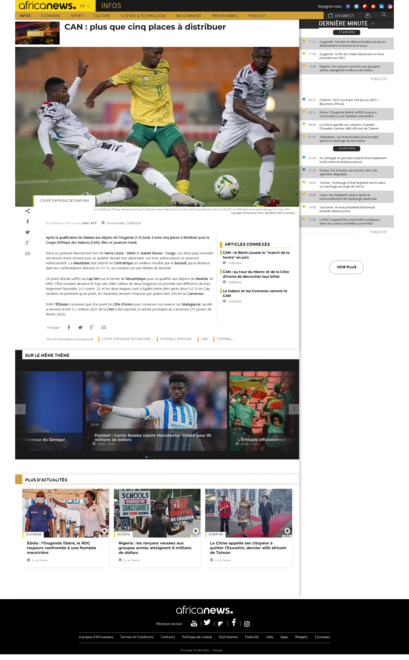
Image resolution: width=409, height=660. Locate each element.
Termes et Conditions (137, 637)
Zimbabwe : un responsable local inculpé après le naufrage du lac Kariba (349, 139)
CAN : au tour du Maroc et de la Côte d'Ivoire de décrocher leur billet (256, 274)
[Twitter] (207, 623)
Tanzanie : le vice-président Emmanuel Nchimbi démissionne (347, 209)
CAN (204, 339)
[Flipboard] (221, 623)
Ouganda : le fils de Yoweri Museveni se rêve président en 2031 (352, 56)
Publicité (252, 637)
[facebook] (234, 623)
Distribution (228, 637)
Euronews (322, 637)
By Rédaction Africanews (64, 223)
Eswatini (216, 534)
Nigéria (123, 534)
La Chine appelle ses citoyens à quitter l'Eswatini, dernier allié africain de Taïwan (349, 126)
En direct (344, 16)
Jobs (269, 637)
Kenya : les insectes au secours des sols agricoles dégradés (349, 172)
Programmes (225, 16)
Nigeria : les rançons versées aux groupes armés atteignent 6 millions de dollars (350, 68)
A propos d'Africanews (96, 637)
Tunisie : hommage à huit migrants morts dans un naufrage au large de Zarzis (353, 184)
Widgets (301, 637)
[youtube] (194, 623)
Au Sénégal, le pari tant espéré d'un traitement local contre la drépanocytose (353, 160)
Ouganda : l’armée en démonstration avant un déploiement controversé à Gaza (353, 43)
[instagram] (247, 623)
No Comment (188, 16)
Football (225, 339)
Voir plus (346, 267)
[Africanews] (45, 4)
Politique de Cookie (197, 637)
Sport (77, 16)
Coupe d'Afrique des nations (64, 201)
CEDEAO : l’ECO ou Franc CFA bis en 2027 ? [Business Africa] (349, 102)
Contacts (168, 637)
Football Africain (176, 339)
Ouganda (33, 534)
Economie (51, 16)
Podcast (257, 16)
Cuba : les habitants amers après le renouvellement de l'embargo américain (348, 197)
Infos (25, 16)
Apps (284, 637)
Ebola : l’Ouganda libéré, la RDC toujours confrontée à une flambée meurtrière (348, 114)
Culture (102, 16)
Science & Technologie (143, 16)
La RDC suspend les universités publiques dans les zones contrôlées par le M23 (350, 221)
